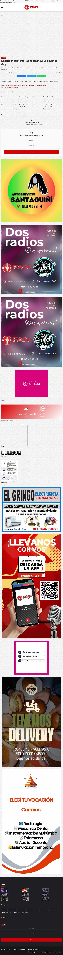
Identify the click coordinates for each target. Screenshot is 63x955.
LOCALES (4, 910)
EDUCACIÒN (25, 912)
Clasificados (52, 952)
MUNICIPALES (12, 910)
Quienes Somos (45, 952)
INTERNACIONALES (6, 912)
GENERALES (16, 912)
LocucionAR (37, 949)
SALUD (36, 910)
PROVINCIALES (21, 910)
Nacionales (29, 910)
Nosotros (3, 917)
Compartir (22, 76)
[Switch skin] (61, 8)
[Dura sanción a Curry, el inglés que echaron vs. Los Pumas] (5, 98)
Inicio (38, 952)
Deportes (4, 57)
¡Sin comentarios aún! (32, 122)
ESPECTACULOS (44, 910)
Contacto (3, 924)
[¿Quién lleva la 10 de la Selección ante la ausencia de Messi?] (5, 106)
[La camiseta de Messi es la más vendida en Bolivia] (37, 106)
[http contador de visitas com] (11, 454)
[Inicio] (31, 7)
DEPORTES (53, 910)
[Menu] (2, 8)
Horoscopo (15, 480)
